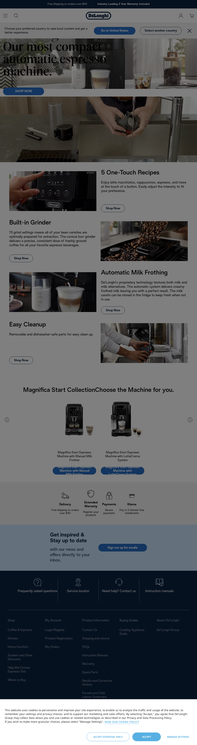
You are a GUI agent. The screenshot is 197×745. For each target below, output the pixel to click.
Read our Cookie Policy (122, 721)
